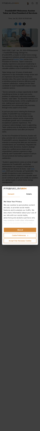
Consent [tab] (11, 194)
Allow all (20, 230)
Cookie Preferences (19, 235)
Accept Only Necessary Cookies (20, 241)
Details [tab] (29, 194)
